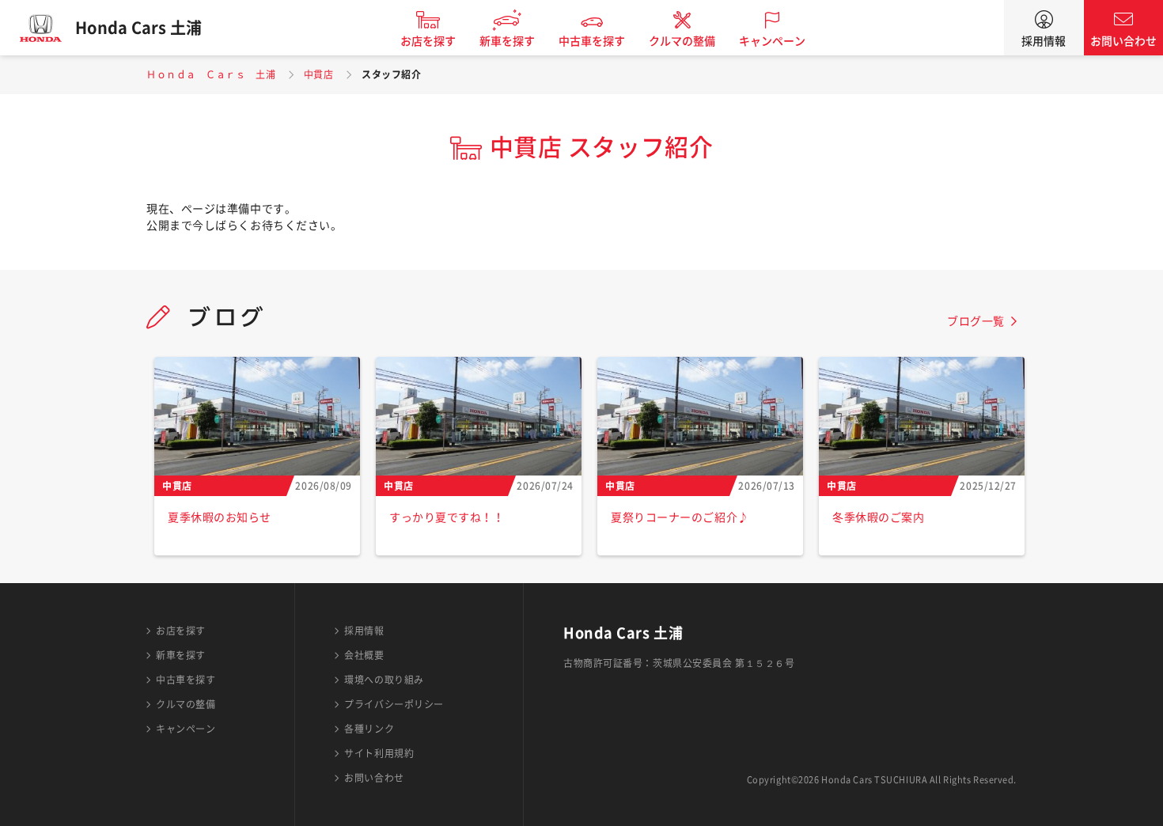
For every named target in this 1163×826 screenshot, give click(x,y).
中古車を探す (592, 41)
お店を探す (428, 41)
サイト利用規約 (379, 753)
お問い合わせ (1123, 41)
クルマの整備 (682, 41)
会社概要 (364, 655)
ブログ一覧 (976, 321)
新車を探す (507, 41)
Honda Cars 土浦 (138, 28)
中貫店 (319, 74)
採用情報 (1043, 41)
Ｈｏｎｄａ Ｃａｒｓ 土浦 (210, 74)
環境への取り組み (383, 679)
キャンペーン (772, 41)
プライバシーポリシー (394, 704)
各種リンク (369, 728)
